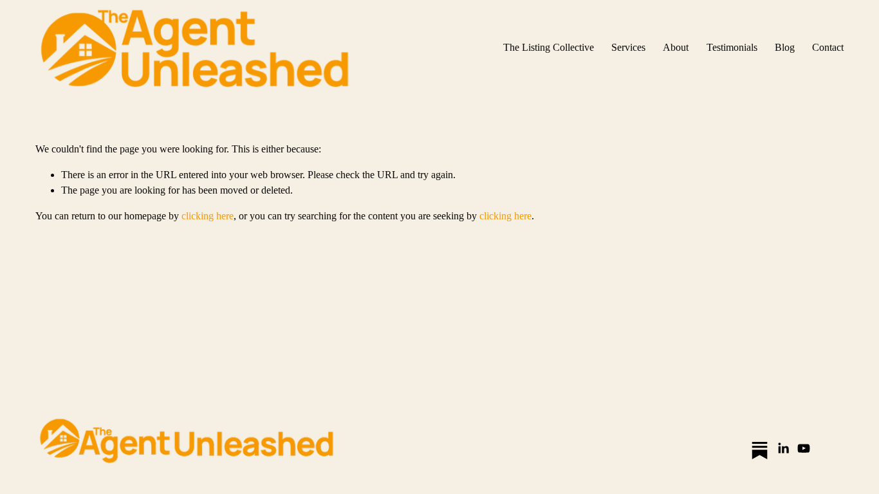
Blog (785, 47)
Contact (828, 47)
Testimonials (732, 47)
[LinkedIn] (783, 448)
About (676, 47)
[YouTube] (803, 448)
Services (628, 47)
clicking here (207, 215)
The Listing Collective (548, 47)
